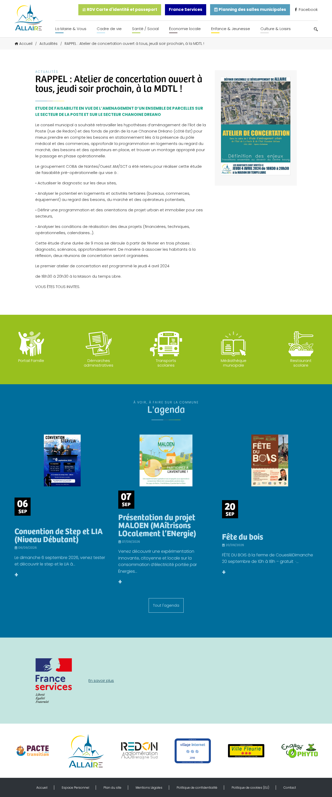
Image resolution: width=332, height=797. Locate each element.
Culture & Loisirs (275, 28)
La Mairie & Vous (70, 28)
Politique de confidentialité (197, 787)
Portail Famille (31, 360)
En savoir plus (101, 680)
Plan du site (112, 787)
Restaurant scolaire (301, 363)
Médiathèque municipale (233, 363)
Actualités (48, 43)
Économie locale (185, 28)
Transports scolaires (166, 363)
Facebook (308, 9)
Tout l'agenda (166, 605)
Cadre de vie (109, 28)
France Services (185, 9)
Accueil (25, 43)
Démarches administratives (98, 363)
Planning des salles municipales (252, 9)
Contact (289, 787)
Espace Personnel (75, 787)
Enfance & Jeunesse (230, 28)
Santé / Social (145, 28)
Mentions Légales (149, 787)
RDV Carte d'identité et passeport (121, 9)
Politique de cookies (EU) (250, 787)
